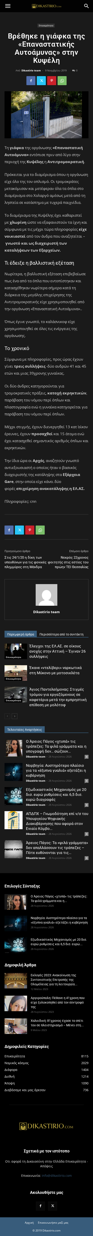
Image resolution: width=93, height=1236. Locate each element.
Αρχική (29, 1223)
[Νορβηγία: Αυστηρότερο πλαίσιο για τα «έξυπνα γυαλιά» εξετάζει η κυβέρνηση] (14, 772)
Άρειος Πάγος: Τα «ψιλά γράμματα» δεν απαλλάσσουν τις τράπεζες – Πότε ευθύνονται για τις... (57, 847)
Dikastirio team (31, 70)
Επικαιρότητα (46, 25)
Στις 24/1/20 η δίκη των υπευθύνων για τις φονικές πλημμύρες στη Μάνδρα (25, 562)
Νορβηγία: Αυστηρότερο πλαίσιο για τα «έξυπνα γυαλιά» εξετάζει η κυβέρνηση (56, 770)
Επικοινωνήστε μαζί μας (53, 1223)
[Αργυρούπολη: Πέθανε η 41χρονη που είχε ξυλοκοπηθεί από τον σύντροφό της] (16, 1003)
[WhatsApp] (62, 80)
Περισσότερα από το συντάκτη (62, 634)
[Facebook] (30, 80)
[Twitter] (41, 80)
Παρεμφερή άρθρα (20, 634)
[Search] (86, 6)
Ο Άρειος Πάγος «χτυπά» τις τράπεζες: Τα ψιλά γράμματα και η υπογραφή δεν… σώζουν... (56, 746)
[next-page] (14, 716)
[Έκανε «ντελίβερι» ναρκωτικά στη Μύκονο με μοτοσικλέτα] (16, 673)
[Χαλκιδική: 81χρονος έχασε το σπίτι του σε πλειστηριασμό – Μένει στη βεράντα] (16, 1026)
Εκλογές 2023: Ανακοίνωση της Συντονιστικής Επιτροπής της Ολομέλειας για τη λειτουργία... (54, 979)
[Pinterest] (51, 80)
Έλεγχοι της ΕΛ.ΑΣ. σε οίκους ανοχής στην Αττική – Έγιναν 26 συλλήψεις (57, 651)
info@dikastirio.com (57, 1175)
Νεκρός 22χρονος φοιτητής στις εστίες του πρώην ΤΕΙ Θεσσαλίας (68, 562)
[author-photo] (46, 606)
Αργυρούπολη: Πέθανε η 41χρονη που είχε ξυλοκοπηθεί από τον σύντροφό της (58, 1002)
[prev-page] (7, 716)
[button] (7, 6)
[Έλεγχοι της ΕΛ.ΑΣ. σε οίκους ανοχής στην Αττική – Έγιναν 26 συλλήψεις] (16, 651)
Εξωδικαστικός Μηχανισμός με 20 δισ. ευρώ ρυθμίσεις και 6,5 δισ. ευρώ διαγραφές (56, 794)
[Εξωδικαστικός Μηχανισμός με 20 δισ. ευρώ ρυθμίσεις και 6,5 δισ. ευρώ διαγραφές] (14, 796)
